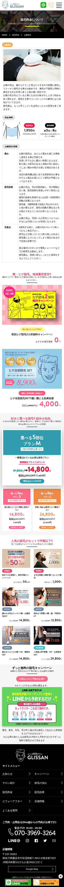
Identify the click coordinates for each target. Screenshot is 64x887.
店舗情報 (39, 801)
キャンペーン (41, 773)
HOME (4, 35)
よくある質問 (9, 810)
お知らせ (7, 773)
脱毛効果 (39, 792)
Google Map (32, 869)
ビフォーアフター (12, 801)
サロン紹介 (8, 782)
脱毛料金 (15, 35)
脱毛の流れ (40, 782)
